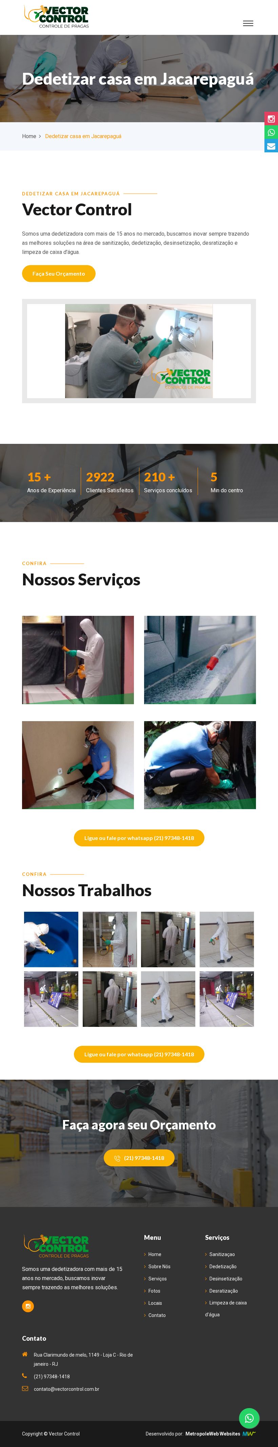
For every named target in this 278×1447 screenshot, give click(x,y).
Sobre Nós (159, 1266)
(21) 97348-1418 (143, 1157)
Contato (157, 1315)
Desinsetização (226, 1278)
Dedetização (223, 1266)
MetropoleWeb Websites (212, 1434)
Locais (155, 1303)
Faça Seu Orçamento (59, 273)
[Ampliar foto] (51, 939)
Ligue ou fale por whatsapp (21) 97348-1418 (139, 838)
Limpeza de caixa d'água (226, 1308)
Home (29, 136)
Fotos (154, 1291)
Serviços (157, 1278)
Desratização (224, 1291)
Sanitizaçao (222, 1254)
